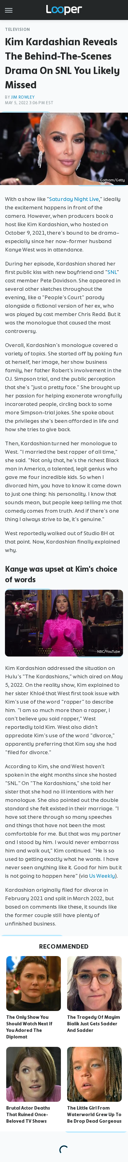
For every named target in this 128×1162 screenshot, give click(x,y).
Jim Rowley (22, 97)
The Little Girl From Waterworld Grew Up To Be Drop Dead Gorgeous (94, 1114)
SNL (112, 272)
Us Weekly (102, 876)
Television (17, 29)
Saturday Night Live (74, 199)
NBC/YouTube (108, 651)
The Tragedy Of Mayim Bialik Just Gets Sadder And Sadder (93, 1023)
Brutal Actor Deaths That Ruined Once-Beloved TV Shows (28, 1114)
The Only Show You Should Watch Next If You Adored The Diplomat (29, 1027)
